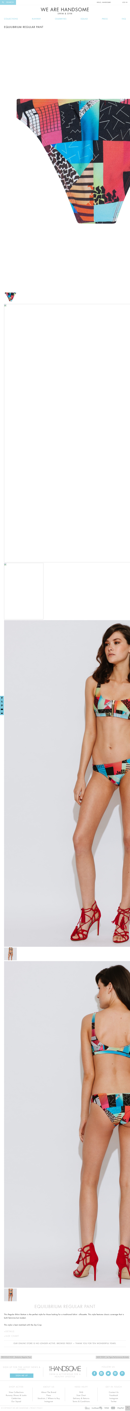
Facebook (113, 1395)
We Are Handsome (65, 11)
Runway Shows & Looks (16, 1395)
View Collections (16, 1392)
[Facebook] (2, 698)
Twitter (114, 1401)
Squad (84, 19)
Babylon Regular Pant (16, 1357)
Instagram (48, 1401)
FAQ (124, 19)
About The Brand (48, 1392)
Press (105, 19)
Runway (36, 19)
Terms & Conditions (81, 1401)
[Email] (2, 709)
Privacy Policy (36, 1408)
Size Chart (81, 1395)
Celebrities (61, 19)
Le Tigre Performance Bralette (112, 1357)
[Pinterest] (2, 705)
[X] (2, 702)
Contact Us (114, 1392)
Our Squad (16, 1401)
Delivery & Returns (81, 1398)
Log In (124, 2)
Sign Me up (22, 1376)
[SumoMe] (2, 713)
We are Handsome (23, 2)
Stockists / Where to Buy (49, 1398)
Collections (11, 19)
